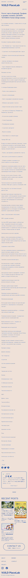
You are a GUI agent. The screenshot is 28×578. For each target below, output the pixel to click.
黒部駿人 (10, 519)
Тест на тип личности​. (12, 188)
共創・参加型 (10, 518)
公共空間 (10, 537)
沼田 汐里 (7, 540)
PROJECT (3, 564)
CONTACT (14, 561)
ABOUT (3, 558)
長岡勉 (6, 538)
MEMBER (13, 558)
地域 (2, 518)
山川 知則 (9, 538)
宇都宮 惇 (6, 539)
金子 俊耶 (10, 539)
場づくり (6, 519)
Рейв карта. (10, 184)
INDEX (14, 492)
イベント (5, 518)
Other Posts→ (13, 485)
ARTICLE (3, 561)
